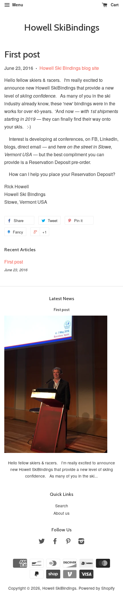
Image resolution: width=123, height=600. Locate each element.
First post (13, 261)
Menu (17, 4)
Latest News (61, 298)
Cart (114, 4)
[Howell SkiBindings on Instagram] (81, 542)
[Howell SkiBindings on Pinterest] (68, 542)
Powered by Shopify (97, 588)
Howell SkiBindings (61, 27)
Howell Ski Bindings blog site (69, 68)
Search (61, 505)
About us (61, 513)
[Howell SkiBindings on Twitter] (42, 542)
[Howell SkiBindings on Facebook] (55, 542)
